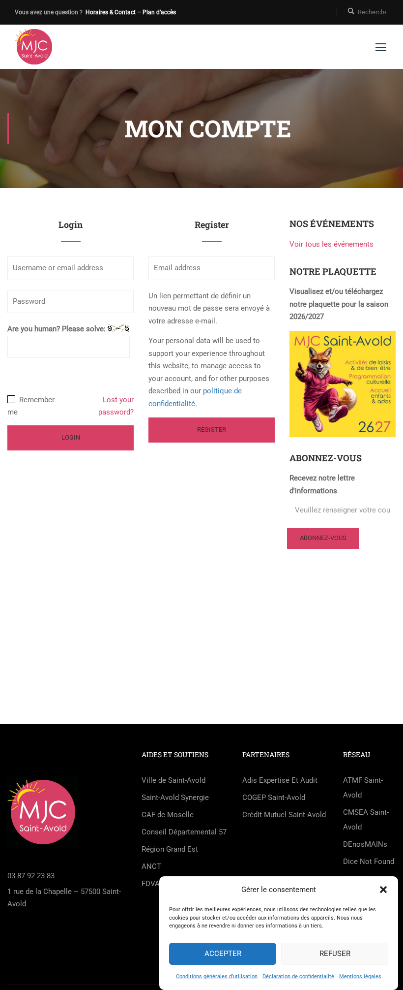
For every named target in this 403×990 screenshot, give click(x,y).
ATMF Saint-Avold (363, 787)
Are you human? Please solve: (57, 328)
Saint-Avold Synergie (175, 797)
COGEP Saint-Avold (273, 797)
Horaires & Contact (111, 12)
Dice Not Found (368, 861)
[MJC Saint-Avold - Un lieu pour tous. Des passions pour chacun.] (34, 46)
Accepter (222, 953)
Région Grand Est (170, 849)
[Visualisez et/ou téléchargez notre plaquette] (342, 383)
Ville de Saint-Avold (173, 780)
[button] (383, 889)
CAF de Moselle (168, 814)
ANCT (151, 866)
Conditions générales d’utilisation (217, 976)
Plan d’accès (159, 12)
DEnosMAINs (365, 844)
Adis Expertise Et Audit (279, 780)
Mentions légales (360, 976)
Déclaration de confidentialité (298, 976)
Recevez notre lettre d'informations (322, 484)
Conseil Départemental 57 (184, 832)
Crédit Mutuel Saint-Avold (284, 814)
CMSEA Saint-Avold (366, 819)
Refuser (334, 953)
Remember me (31, 405)
